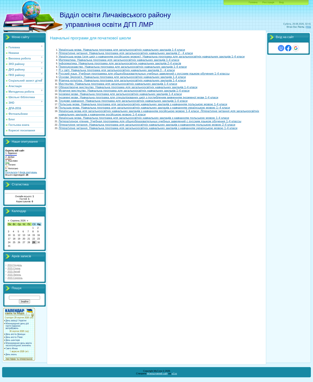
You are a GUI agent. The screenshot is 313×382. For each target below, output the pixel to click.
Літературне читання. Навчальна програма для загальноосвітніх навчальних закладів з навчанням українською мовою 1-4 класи (148, 128)
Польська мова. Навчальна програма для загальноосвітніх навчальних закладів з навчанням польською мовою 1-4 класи (143, 104)
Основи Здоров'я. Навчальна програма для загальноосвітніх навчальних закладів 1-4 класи (122, 77)
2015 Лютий (13, 271)
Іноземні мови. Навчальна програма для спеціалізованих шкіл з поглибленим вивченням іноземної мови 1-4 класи (138, 97)
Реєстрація (268, 2)
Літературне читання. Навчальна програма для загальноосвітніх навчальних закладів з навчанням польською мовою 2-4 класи (147, 124)
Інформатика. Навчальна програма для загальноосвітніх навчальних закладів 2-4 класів (120, 63)
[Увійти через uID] (281, 48)
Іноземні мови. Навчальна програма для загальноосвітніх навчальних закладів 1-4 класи (120, 94)
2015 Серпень (15, 278)
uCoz (174, 373)
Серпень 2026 (18, 220)
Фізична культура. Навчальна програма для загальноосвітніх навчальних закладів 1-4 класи (122, 80)
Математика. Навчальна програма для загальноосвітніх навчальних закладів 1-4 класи (119, 60)
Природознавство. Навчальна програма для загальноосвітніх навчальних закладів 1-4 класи (123, 66)
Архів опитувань (28, 172)
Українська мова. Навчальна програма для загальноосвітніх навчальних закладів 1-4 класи (122, 49)
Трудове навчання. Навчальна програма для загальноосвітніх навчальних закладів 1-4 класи (123, 100)
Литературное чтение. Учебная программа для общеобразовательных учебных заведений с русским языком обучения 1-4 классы (150, 121)
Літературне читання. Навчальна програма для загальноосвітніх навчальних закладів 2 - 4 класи (126, 53)
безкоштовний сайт (157, 373)
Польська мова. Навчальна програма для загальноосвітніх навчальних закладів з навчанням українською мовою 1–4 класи (144, 107)
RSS (308, 27)
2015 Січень (13, 268)
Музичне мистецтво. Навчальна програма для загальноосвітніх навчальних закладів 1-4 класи (124, 90)
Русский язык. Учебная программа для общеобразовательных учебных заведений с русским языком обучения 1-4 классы (144, 73)
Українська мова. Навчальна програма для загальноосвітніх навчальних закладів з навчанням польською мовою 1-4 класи (144, 117)
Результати (11, 172)
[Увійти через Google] (295, 48)
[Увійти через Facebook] (288, 48)
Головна (253, 2)
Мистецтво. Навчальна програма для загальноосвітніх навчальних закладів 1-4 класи (118, 83)
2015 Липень (14, 274)
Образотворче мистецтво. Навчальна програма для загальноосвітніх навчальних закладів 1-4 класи (128, 87)
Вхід (281, 2)
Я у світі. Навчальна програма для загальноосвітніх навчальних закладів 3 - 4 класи (117, 70)
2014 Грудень (14, 265)
